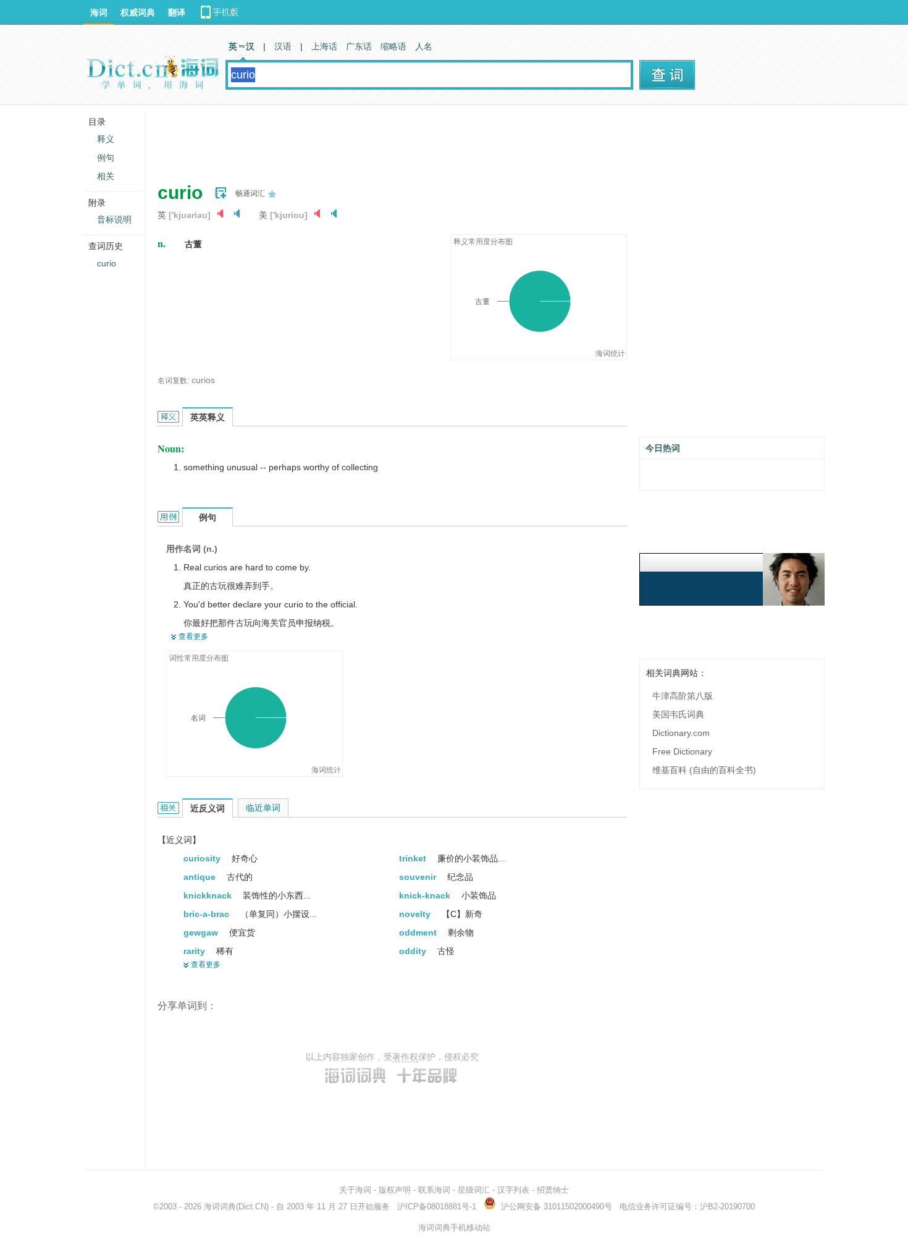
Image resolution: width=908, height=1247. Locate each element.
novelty (416, 914)
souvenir (419, 877)
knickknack (208, 895)
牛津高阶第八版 (682, 696)
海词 (98, 12)
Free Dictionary (682, 751)
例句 (105, 158)
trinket (414, 858)
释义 (105, 139)
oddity (414, 951)
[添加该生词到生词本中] (220, 192)
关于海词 (355, 1189)
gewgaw (202, 932)
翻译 (176, 12)
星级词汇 (474, 1189)
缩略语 (393, 46)
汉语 (283, 46)
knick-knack (426, 895)
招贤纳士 (553, 1189)
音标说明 (114, 219)
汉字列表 (513, 1189)
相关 (105, 176)
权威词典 (137, 12)
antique (200, 877)
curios (203, 380)
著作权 (405, 1057)
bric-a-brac (207, 914)
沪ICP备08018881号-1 (436, 1206)
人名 (423, 46)
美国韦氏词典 (678, 714)
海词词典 (220, 1206)
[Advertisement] (382, 139)
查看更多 (193, 636)
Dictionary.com (681, 733)
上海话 (324, 46)
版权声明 (395, 1189)
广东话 (359, 46)
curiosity (203, 858)
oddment (419, 932)
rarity (195, 951)
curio (106, 263)
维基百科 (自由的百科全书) (704, 770)
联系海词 (434, 1189)
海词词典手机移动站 (454, 1227)
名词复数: (173, 380)
